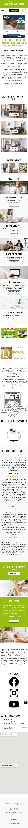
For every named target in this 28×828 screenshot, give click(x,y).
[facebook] (11, 809)
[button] (13, 441)
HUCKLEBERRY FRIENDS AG (15, 823)
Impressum (7, 803)
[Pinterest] (17, 809)
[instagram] (14, 809)
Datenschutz (15, 803)
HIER (14, 815)
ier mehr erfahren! (14, 389)
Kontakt (21, 803)
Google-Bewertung (19, 812)
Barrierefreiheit (14, 804)
